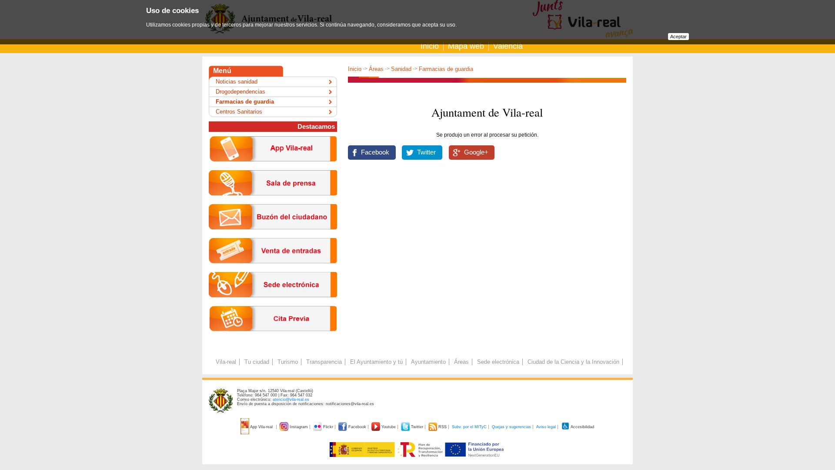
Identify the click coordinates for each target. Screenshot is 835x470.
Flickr (328, 427)
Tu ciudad (256, 362)
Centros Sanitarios (239, 111)
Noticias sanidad (236, 81)
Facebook (375, 152)
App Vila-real (261, 427)
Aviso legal (546, 427)
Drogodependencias (240, 91)
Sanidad (401, 69)
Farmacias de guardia (446, 69)
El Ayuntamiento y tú (376, 362)
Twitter (426, 152)
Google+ (476, 152)
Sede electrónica (498, 362)
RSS (442, 427)
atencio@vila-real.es (291, 399)
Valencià (508, 46)
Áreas (376, 69)
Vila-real (226, 362)
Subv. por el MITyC (469, 427)
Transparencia (324, 362)
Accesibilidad (582, 427)
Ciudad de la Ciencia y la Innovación (573, 362)
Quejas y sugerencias (511, 427)
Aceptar (678, 36)
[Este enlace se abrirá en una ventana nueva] (273, 304)
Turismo (287, 362)
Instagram (298, 427)
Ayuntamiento (428, 362)
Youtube (388, 427)
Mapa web (466, 46)
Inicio (430, 46)
